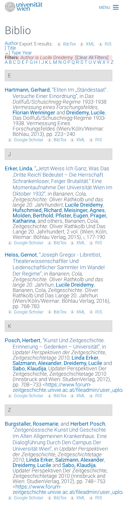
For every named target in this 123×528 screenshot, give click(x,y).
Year (27, 53)
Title (11, 48)
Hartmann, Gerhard (27, 90)
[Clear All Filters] (91, 57)
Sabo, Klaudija (29, 368)
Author (11, 43)
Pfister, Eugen (72, 215)
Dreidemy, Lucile (85, 112)
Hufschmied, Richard (37, 210)
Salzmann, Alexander (37, 363)
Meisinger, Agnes (84, 210)
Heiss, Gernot (21, 255)
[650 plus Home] (61, 7)
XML (90, 43)
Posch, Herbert (22, 340)
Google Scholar (29, 139)
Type (16, 53)
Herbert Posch (87, 424)
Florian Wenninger (34, 112)
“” (60, 93)
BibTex (69, 43)
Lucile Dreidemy (84, 205)
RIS (108, 43)
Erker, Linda (18, 168)
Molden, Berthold (33, 215)
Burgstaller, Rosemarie (31, 424)
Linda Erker (85, 358)
